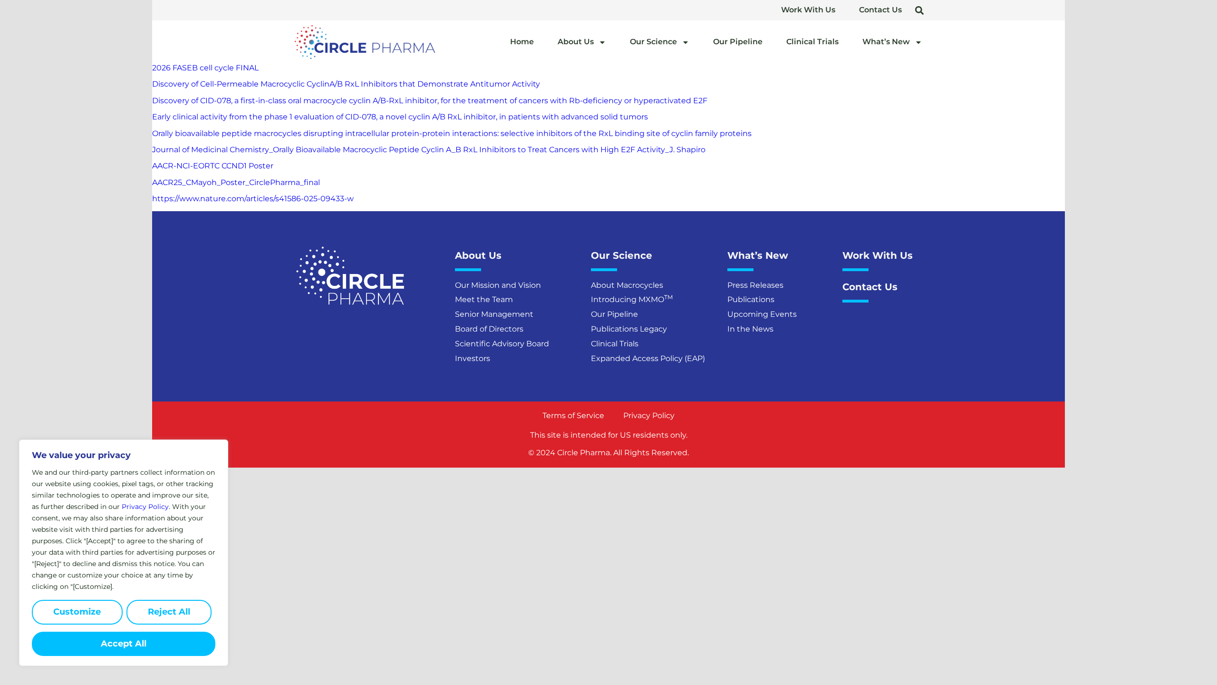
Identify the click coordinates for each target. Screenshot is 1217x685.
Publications (750, 299)
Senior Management (494, 314)
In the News (750, 328)
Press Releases (755, 285)
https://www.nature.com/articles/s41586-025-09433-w (253, 198)
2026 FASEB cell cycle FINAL (205, 67)
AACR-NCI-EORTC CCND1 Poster (212, 165)
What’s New (886, 41)
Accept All (123, 643)
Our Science (653, 41)
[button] (919, 10)
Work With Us (808, 9)
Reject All (169, 612)
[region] (123, 553)
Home (522, 41)
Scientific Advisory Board (502, 343)
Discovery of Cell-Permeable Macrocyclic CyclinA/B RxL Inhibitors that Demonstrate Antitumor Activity (346, 83)
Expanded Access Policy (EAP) (648, 358)
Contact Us (880, 9)
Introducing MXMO (632, 299)
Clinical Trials (812, 41)
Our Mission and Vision (498, 285)
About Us (576, 41)
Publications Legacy (629, 328)
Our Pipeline (738, 41)
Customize (77, 612)
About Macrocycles (627, 285)
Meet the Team (484, 299)
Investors (472, 358)
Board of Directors (489, 328)
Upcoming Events (762, 314)
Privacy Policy (145, 506)
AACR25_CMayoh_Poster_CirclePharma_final (236, 182)
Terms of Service (573, 415)
